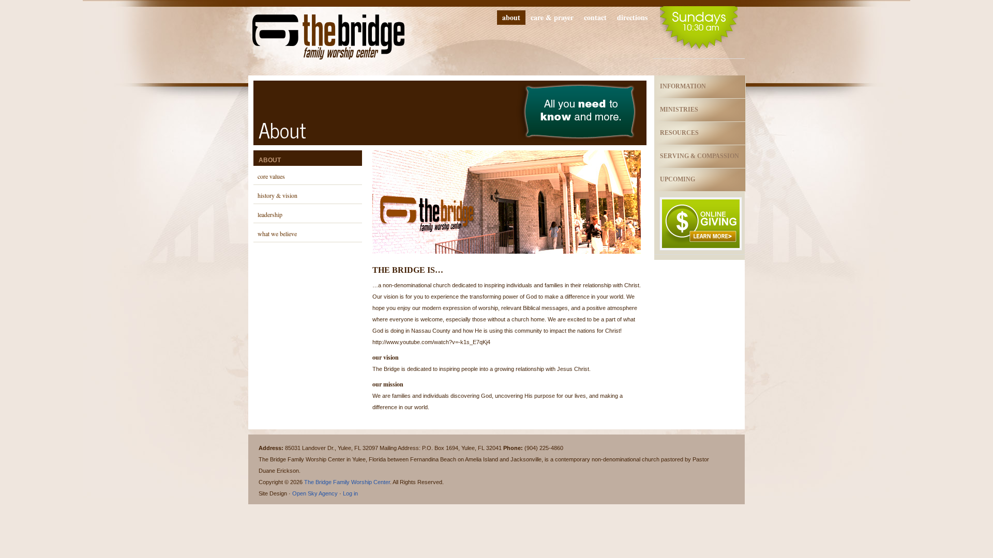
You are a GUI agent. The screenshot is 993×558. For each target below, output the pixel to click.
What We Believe (277, 233)
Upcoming (677, 179)
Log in (350, 493)
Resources (679, 132)
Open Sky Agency (315, 493)
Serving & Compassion (699, 156)
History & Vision (277, 195)
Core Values (271, 176)
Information (683, 86)
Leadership (270, 214)
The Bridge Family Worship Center (328, 40)
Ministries (679, 109)
